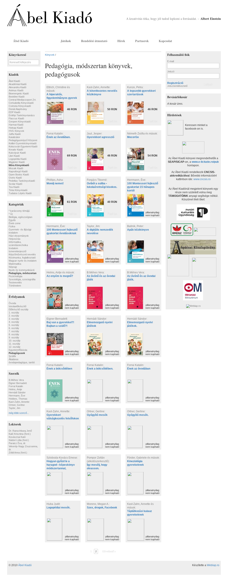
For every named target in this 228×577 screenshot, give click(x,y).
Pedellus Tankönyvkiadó (22, 180)
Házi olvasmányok (19, 235)
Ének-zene (14, 223)
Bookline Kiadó (16, 96)
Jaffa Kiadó (15, 134)
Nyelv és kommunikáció (22, 270)
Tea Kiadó (14, 187)
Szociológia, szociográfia (22, 279)
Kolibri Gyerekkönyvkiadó (23, 143)
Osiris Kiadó (15, 177)
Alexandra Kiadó (17, 87)
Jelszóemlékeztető (177, 86)
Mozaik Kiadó (16, 168)
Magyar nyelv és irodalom (23, 260)
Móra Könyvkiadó (19, 165)
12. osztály (14, 346)
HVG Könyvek (16, 131)
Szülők (12, 356)
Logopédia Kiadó (17, 159)
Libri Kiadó (14, 155)
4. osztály (14, 322)
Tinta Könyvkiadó (18, 190)
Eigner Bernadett (18, 383)
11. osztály (14, 343)
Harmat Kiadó (16, 124)
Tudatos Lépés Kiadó (20, 193)
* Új (10, 214)
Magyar (211, 41)
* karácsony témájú (19, 210)
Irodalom (13, 248)
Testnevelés (15, 282)
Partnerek (142, 41)
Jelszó (170, 71)
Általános (13, 359)
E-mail (170, 61)
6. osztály (14, 328)
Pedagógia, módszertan (23, 273)
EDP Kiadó (14, 112)
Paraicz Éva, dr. (17, 443)
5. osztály (14, 325)
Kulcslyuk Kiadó (17, 152)
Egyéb (12, 220)
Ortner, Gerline (17, 405)
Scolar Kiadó (15, 184)
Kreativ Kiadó (16, 149)
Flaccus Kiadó (16, 118)
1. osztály (14, 312)
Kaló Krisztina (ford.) (20, 434)
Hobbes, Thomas (18, 398)
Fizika (12, 226)
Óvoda (12, 303)
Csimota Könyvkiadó (20, 106)
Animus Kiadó (16, 90)
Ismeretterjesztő (17, 251)
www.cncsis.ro (202, 179)
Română (217, 41)
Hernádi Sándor (17, 392)
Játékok (66, 41)
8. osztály (14, 334)
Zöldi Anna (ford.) (18, 452)
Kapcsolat (165, 41)
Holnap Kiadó (16, 127)
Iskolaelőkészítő (17, 306)
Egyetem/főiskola (18, 350)
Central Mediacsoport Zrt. (22, 99)
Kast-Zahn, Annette (19, 401)
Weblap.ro (213, 565)
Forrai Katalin (16, 386)
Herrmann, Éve (17, 395)
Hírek (121, 41)
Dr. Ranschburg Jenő (20, 430)
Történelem (15, 285)
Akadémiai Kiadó (17, 84)
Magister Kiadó (17, 162)
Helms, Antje (15, 389)
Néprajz (13, 267)
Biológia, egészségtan (20, 217)
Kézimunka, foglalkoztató (22, 257)
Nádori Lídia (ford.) (19, 440)
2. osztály (14, 315)
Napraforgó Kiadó (18, 171)
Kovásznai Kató (17, 437)
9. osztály (14, 337)
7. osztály (14, 331)
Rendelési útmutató (94, 41)
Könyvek (45, 41)
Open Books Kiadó (19, 174)
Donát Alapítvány (18, 109)
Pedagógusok (17, 353)
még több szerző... (19, 413)
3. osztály (14, 318)
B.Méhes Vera (16, 380)
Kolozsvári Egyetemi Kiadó (23, 146)
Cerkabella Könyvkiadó (21, 103)
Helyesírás (14, 239)
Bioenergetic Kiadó (19, 93)
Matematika (15, 263)
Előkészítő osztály (18, 309)
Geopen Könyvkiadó (20, 121)
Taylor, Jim (14, 408)
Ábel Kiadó (20, 41)
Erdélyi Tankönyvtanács (22, 115)
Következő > (109, 551)
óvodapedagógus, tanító (22, 362)
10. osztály (14, 340)
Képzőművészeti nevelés (22, 254)
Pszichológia (15, 276)
